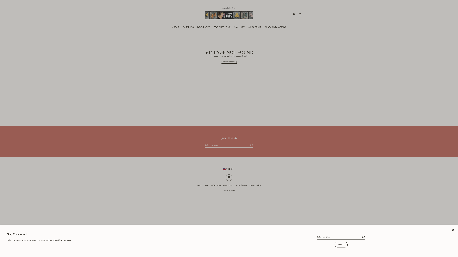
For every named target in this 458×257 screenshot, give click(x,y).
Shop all (341, 244)
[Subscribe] (363, 237)
